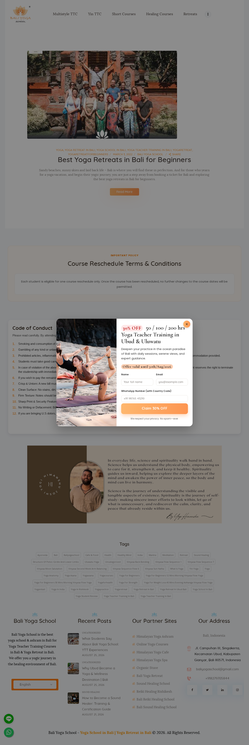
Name (125, 374)
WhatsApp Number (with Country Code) (146, 391)
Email (159, 374)
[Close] (186, 324)
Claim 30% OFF (154, 408)
